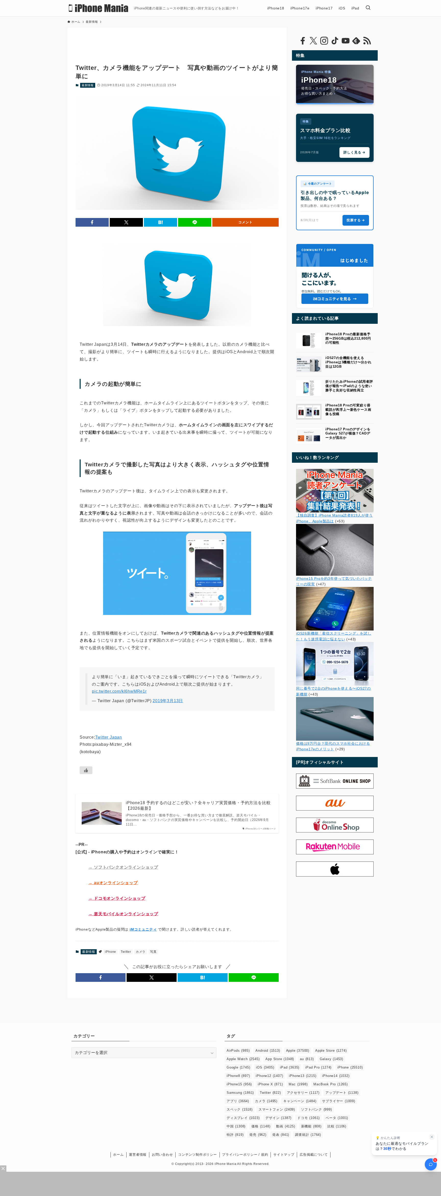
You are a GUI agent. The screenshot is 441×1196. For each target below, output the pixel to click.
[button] (92, 222)
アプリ (238, 1101)
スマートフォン (277, 1109)
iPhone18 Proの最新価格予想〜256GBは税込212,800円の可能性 (348, 338)
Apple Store (331, 1050)
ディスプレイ (243, 1118)
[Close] (3, 1168)
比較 (336, 1126)
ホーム (118, 1154)
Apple (297, 1050)
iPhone (110, 952)
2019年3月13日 (168, 701)
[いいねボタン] (86, 770)
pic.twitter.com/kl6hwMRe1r (119, 691)
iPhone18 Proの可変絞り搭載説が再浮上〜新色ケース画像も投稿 (348, 409)
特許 (235, 1135)
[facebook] (302, 40)
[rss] (367, 40)
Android (267, 1050)
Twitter (126, 952)
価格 (260, 1126)
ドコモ (308, 1118)
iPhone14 (335, 1076)
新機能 (311, 1126)
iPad (289, 1067)
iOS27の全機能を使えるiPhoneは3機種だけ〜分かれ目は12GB (348, 362)
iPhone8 (238, 1076)
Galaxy (331, 1059)
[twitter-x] (313, 40)
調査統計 (308, 1135)
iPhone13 (302, 1076)
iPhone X (270, 1084)
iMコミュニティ (143, 929)
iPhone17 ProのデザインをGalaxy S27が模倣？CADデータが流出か (347, 433)
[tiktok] (334, 40)
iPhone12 (269, 1076)
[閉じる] (432, 1137)
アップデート (341, 1093)
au (307, 1059)
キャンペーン (299, 1101)
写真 (153, 952)
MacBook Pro (330, 1084)
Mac (298, 1084)
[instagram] (324, 40)
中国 (236, 1126)
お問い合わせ (162, 1154)
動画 (285, 1126)
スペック (240, 1109)
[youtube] (345, 40)
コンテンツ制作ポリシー (197, 1154)
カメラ (140, 952)
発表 (280, 1135)
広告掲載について (314, 1154)
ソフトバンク (316, 1109)
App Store (279, 1059)
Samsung (240, 1093)
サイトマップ (284, 1154)
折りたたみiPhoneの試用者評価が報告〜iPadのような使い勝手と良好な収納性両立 (349, 386)
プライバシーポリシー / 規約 (245, 1154)
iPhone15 (239, 1084)
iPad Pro (318, 1067)
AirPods (238, 1050)
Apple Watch (243, 1059)
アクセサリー (303, 1093)
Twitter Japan (108, 737)
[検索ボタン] (368, 8)
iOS (265, 1067)
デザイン (278, 1118)
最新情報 (88, 85)
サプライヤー (338, 1101)
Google (238, 1067)
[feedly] (356, 40)
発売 (257, 1135)
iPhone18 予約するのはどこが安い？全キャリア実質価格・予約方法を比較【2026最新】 (198, 806)
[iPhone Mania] (98, 8)
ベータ (337, 1118)
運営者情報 (137, 1154)
